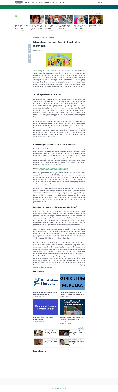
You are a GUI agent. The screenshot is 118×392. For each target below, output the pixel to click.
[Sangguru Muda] (19, 2)
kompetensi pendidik (71, 211)
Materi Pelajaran (44, 2)
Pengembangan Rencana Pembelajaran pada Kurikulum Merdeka (45, 293)
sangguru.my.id (38, 71)
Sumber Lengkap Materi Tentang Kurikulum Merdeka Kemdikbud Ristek (72, 293)
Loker (55, 2)
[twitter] (29, 48)
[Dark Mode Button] (99, 2)
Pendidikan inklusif (52, 71)
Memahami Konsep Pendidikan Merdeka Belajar (53, 168)
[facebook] (29, 45)
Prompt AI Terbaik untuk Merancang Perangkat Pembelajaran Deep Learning (71, 319)
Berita (33, 2)
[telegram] (29, 55)
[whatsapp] (29, 51)
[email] (29, 61)
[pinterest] (29, 58)
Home (27, 2)
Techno (61, 2)
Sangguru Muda (61, 388)
